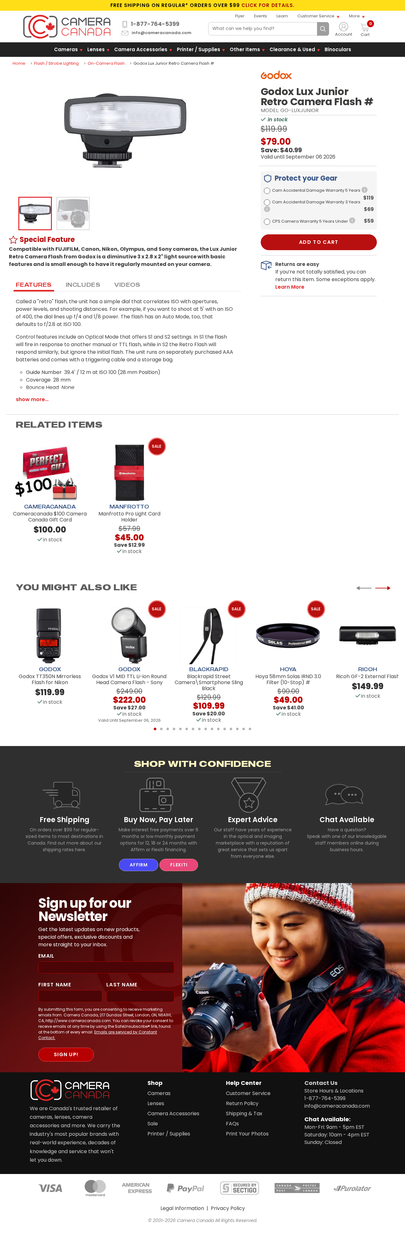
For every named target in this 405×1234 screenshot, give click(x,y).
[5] (180, 729)
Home (19, 63)
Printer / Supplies (198, 49)
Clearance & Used (292, 49)
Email (46, 956)
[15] (243, 729)
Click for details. (268, 5)
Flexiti (178, 865)
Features (34, 284)
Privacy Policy (228, 1208)
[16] (250, 729)
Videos (127, 284)
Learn (282, 16)
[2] (161, 729)
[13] (231, 729)
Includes (83, 284)
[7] (193, 729)
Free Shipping (65, 820)
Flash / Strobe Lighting (56, 63)
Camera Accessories (140, 49)
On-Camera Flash (106, 63)
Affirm (138, 865)
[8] (199, 729)
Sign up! (66, 1054)
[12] (224, 729)
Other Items (245, 49)
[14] (237, 729)
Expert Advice (252, 820)
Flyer (240, 16)
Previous (363, 588)
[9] (205, 729)
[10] (212, 729)
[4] (174, 729)
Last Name (122, 984)
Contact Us (321, 1083)
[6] (186, 729)
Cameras (66, 49)
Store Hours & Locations (334, 1090)
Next (382, 588)
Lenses (96, 49)
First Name (54, 984)
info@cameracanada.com (161, 33)
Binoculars (338, 49)
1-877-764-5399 (155, 24)
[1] (155, 729)
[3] (167, 729)
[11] (218, 729)
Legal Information (182, 1208)
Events (260, 16)
